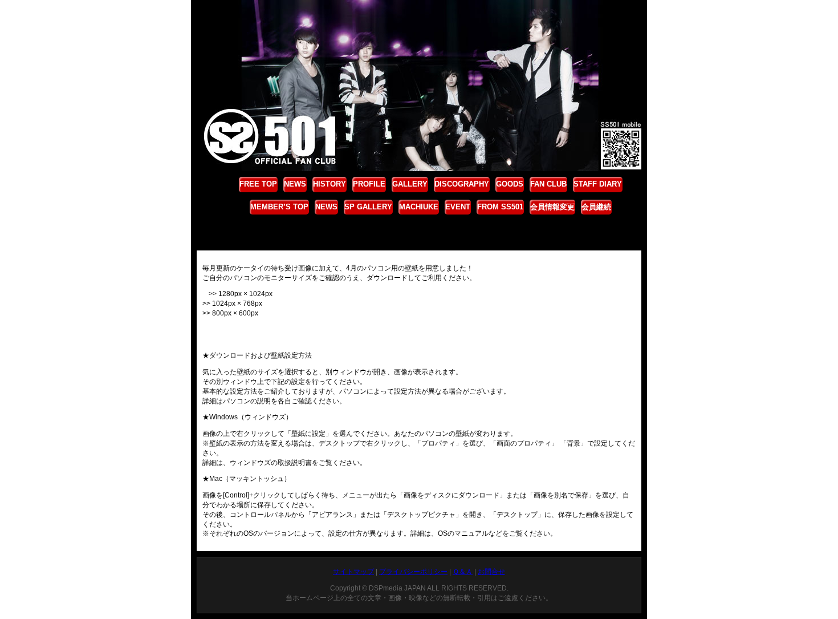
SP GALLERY (368, 207)
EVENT (457, 207)
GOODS (509, 184)
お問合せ (491, 572)
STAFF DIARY (597, 184)
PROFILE (369, 184)
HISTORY (329, 184)
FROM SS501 (500, 207)
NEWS (295, 184)
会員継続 (596, 207)
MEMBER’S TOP (279, 207)
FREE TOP (258, 184)
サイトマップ (353, 572)
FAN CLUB (548, 184)
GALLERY (410, 184)
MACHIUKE (418, 207)
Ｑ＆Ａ (463, 572)
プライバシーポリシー (413, 572)
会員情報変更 (552, 207)
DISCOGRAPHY (461, 184)
